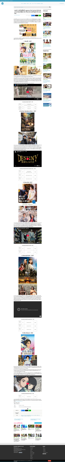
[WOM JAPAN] (2, 3)
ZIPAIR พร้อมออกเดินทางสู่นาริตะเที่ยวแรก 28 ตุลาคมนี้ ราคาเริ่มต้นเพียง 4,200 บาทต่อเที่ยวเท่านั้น (47, 101)
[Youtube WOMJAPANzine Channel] (63, 3)
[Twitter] (44, 453)
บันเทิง (45, 17)
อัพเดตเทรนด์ (48, 26)
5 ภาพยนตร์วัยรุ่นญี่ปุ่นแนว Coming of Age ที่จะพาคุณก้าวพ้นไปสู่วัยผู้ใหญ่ (24, 439)
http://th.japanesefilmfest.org (19, 401)
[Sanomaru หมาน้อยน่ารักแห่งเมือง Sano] (31, 426)
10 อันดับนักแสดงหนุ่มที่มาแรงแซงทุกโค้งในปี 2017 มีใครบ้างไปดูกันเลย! (38, 439)
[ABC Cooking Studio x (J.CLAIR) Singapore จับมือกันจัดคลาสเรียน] (47, 86)
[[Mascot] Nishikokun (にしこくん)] (31, 435)
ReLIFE (29, 415)
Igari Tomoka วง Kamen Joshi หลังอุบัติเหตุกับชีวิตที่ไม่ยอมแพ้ (17, 430)
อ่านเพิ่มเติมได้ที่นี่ (15, 461)
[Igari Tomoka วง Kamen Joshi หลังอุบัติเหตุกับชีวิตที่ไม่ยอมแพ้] (17, 426)
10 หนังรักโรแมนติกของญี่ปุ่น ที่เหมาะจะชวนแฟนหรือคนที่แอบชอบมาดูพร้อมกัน (47, 28)
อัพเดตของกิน (44, 79)
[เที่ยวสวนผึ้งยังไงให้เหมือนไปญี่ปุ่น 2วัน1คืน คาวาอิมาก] (47, 66)
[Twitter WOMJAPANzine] (62, 3)
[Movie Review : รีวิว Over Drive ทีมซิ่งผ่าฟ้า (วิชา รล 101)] (24, 426)
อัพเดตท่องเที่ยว (44, 69)
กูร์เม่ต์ (46, 79)
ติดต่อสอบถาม (20, 452)
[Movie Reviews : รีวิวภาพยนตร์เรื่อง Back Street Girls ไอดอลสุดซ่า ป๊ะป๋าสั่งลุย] (38, 426)
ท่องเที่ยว (47, 69)
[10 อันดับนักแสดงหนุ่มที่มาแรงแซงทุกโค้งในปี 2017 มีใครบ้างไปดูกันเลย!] (38, 435)
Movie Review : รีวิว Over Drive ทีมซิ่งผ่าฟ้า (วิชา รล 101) (23, 430)
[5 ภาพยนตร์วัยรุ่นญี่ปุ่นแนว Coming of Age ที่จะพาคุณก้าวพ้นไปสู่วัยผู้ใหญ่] (24, 435)
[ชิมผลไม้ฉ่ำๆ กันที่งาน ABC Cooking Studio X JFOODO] (47, 56)
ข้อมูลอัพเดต (48, 17)
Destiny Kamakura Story (32, 415)
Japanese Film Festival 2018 (25, 415)
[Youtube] (45, 453)
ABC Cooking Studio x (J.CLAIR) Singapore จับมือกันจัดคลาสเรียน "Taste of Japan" (46, 90)
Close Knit (36, 415)
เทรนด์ (43, 17)
